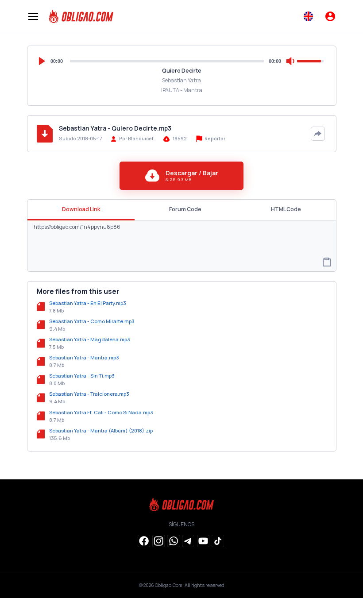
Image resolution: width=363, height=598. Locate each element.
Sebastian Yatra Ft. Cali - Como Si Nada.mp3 (101, 412)
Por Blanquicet (136, 138)
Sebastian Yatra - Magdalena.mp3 (89, 339)
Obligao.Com (168, 585)
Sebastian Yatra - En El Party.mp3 (87, 303)
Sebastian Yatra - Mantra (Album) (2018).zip (101, 430)
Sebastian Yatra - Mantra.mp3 (84, 357)
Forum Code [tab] (185, 209)
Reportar (214, 138)
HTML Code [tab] (286, 209)
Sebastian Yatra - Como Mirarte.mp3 (92, 321)
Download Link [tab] (81, 209)
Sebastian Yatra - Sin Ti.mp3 (82, 375)
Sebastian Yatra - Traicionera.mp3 (89, 393)
